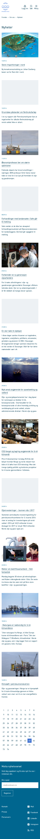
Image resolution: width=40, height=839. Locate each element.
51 (12, 736)
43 (12, 732)
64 (34, 740)
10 (8, 714)
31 (29, 723)
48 (34, 732)
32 (34, 723)
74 (8, 749)
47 (29, 732)
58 (8, 740)
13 (21, 714)
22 (25, 719)
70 (25, 745)
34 (8, 727)
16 (34, 714)
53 (21, 736)
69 (21, 745)
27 (12, 723)
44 (17, 732)
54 (25, 736)
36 (17, 727)
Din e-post (5, 780)
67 (12, 745)
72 (34, 745)
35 (12, 727)
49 (4, 736)
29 (21, 723)
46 (25, 732)
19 (12, 719)
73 (4, 749)
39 (29, 727)
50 (8, 736)
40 (34, 727)
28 (17, 723)
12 (17, 714)
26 (8, 723)
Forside (4, 17)
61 (21, 740)
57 (4, 740)
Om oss (12, 17)
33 (4, 727)
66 (8, 745)
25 (4, 723)
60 (17, 740)
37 (21, 727)
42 (8, 732)
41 (4, 732)
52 (17, 736)
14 (25, 714)
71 (29, 745)
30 (25, 723)
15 (29, 714)
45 (21, 732)
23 (29, 719)
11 (12, 714)
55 (29, 736)
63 (29, 740)
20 (17, 719)
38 (25, 727)
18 (8, 719)
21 (21, 719)
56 (34, 736)
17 (4, 719)
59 (12, 740)
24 (34, 719)
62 (25, 740)
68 (17, 745)
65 (4, 745)
